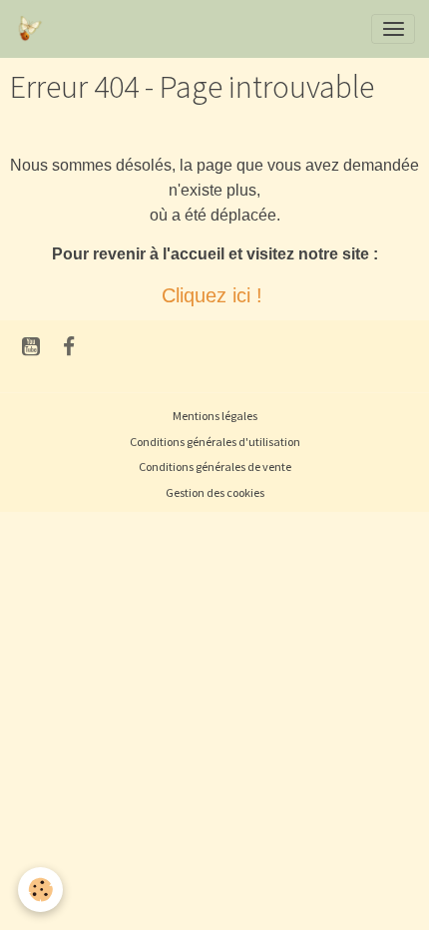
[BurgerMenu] (393, 29)
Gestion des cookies (215, 492)
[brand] (32, 29)
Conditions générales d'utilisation (215, 441)
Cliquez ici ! (215, 295)
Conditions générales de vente (215, 466)
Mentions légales (215, 415)
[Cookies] (40, 889)
